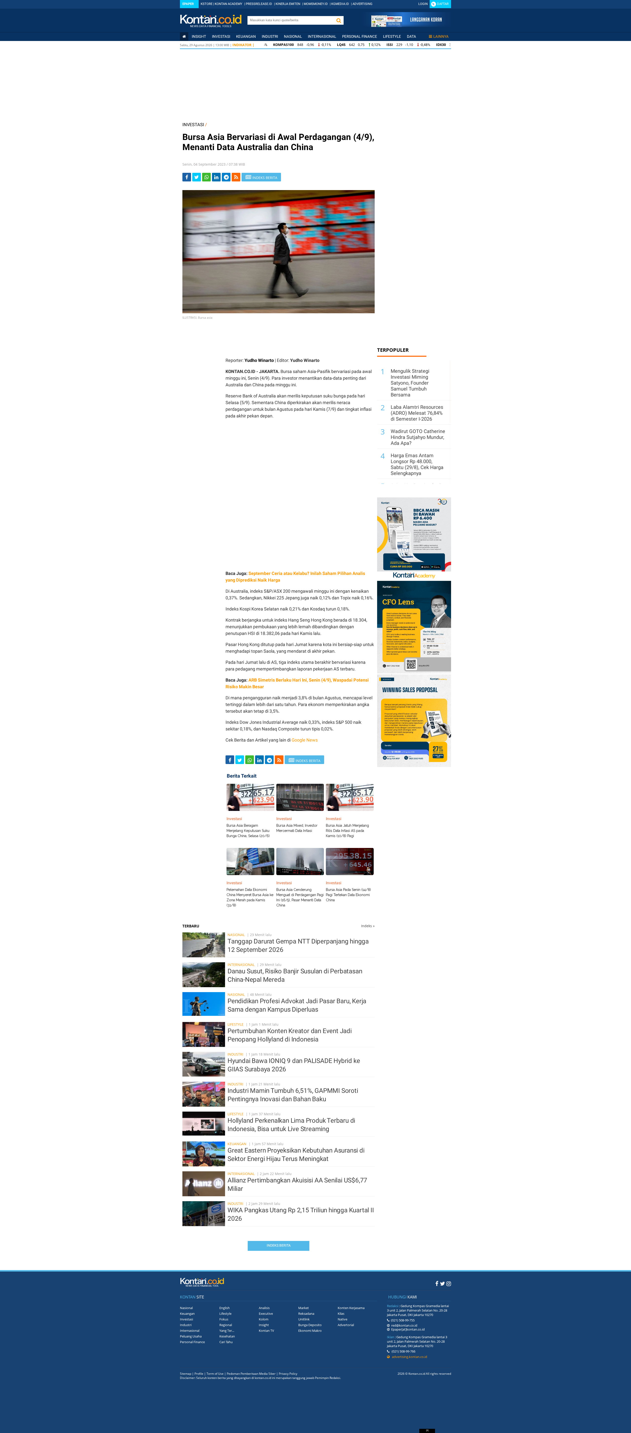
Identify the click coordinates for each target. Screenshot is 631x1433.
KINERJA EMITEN (288, 4)
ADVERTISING (362, 4)
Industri (270, 36)
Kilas (341, 1313)
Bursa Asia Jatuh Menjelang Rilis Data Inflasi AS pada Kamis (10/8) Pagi (347, 831)
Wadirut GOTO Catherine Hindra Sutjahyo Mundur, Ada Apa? (418, 437)
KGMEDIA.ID (340, 4)
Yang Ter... (226, 1330)
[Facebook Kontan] (436, 1283)
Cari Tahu (226, 1342)
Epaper (188, 4)
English (224, 1308)
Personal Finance (359, 36)
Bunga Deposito (310, 1325)
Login (423, 4)
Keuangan (246, 36)
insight (199, 36)
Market (303, 1308)
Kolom (263, 1319)
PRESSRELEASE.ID (259, 4)
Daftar (443, 4)
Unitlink (304, 1319)
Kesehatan (227, 1336)
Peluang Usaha (191, 1336)
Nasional (293, 36)
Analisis (264, 1308)
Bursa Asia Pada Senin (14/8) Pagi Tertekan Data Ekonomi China (348, 895)
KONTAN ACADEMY (228, 4)
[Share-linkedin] (216, 177)
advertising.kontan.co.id (408, 1356)
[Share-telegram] (226, 177)
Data (411, 36)
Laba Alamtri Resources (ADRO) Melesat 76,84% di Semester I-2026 (417, 413)
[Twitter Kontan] (442, 1283)
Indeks (368, 925)
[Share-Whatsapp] (206, 177)
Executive (266, 1313)
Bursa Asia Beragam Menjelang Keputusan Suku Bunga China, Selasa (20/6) (248, 831)
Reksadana (306, 1313)
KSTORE (206, 4)
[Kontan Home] (184, 36)
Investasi (221, 36)
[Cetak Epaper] (406, 25)
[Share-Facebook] (186, 177)
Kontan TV (266, 1330)
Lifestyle (392, 36)
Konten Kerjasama (351, 1308)
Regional (225, 1325)
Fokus (223, 1319)
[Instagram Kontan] (448, 1283)
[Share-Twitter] (196, 177)
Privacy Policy (288, 1374)
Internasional (322, 36)
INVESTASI (193, 124)
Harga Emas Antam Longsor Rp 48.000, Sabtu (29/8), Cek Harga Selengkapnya (417, 464)
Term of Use (215, 1374)
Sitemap (185, 1374)
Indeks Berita (279, 1245)
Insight (264, 1325)
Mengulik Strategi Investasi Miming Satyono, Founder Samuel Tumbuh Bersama (410, 383)
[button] (339, 20)
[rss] (236, 177)
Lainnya (441, 36)
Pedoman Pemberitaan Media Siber (251, 1374)
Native (342, 1319)
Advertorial (346, 1325)
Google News (305, 740)
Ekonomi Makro (310, 1330)
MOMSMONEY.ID (316, 4)
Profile (198, 1374)
